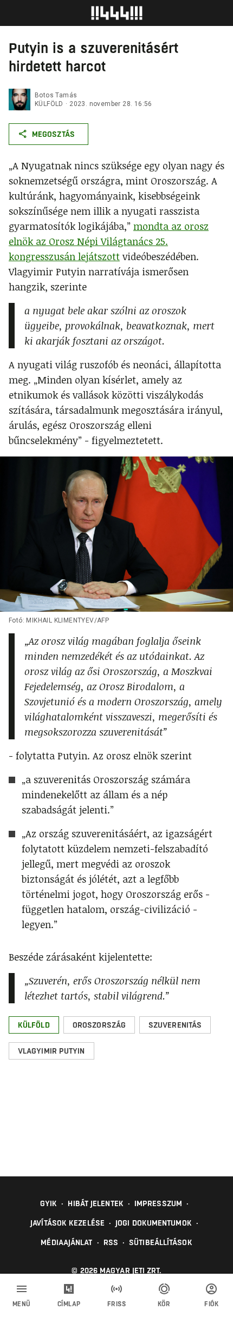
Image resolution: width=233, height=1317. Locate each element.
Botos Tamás (56, 95)
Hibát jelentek (95, 1203)
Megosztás (53, 134)
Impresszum (158, 1203)
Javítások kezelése (67, 1223)
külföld (49, 104)
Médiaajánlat (66, 1242)
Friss (116, 1304)
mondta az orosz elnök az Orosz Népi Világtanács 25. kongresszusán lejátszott (109, 241)
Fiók (211, 1304)
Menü (21, 1304)
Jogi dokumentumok (153, 1223)
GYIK (48, 1203)
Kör (164, 1304)
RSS (110, 1242)
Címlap (69, 1304)
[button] (34, 1025)
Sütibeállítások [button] (160, 1242)
